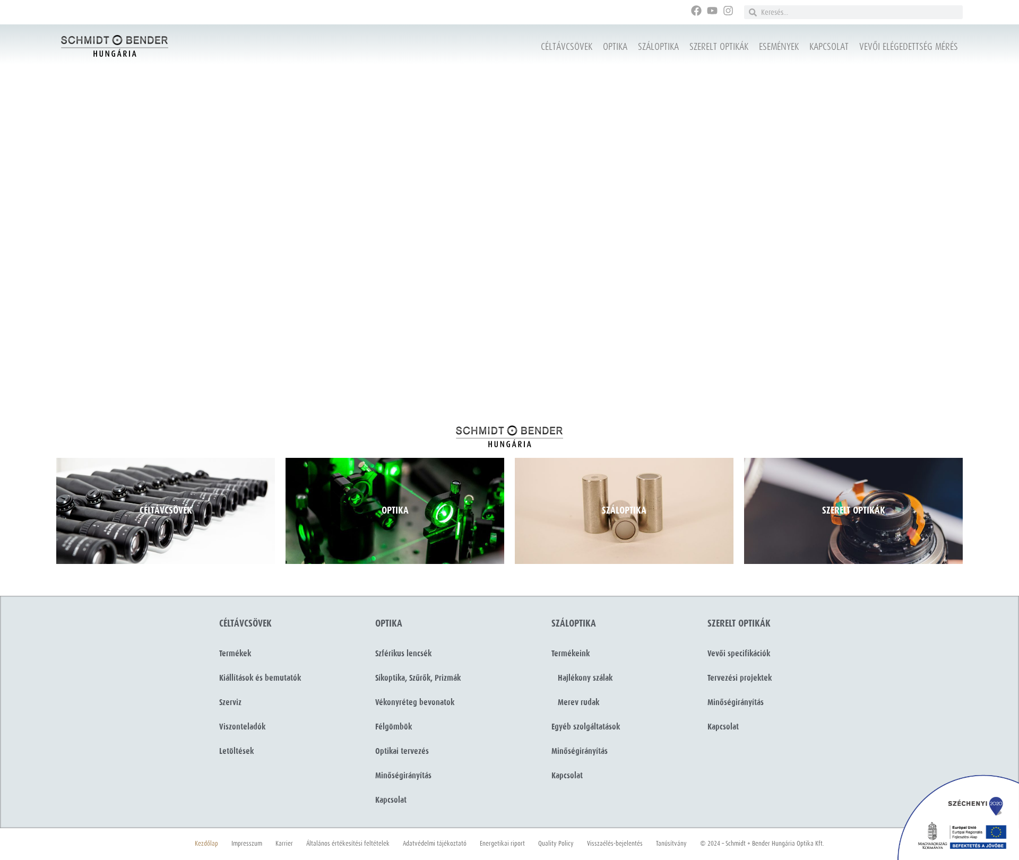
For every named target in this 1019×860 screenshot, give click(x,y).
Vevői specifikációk (738, 653)
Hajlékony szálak (581, 678)
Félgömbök (393, 727)
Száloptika (658, 47)
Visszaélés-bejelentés (615, 843)
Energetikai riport (502, 843)
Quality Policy (556, 843)
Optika (615, 47)
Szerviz (230, 702)
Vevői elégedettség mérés (908, 47)
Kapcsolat (829, 47)
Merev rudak (575, 702)
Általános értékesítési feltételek (348, 843)
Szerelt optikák (718, 47)
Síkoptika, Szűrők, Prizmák (418, 678)
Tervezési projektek (739, 678)
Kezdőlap (206, 843)
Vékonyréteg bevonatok (414, 702)
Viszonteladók (242, 727)
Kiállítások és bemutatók (260, 678)
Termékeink (570, 653)
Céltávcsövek (566, 47)
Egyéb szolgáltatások (585, 727)
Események (779, 47)
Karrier (284, 843)
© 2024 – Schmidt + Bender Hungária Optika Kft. (762, 843)
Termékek (235, 653)
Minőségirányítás (403, 775)
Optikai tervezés (402, 751)
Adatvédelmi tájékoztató (435, 843)
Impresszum (246, 843)
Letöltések (236, 751)
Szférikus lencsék (403, 653)
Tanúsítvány (671, 843)
